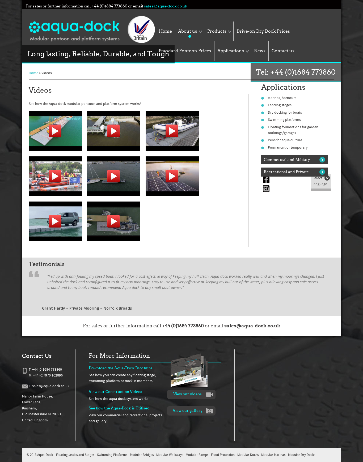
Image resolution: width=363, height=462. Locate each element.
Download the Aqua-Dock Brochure (121, 368)
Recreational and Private (286, 172)
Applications (230, 50)
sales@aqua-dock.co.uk (165, 6)
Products (216, 31)
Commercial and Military (287, 159)
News (259, 50)
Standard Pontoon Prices (185, 50)
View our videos (187, 394)
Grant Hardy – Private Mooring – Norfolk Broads (87, 308)
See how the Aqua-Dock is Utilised (119, 408)
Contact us (283, 50)
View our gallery (187, 410)
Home (165, 31)
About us (187, 31)
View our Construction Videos (115, 392)
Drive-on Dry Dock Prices (263, 31)
